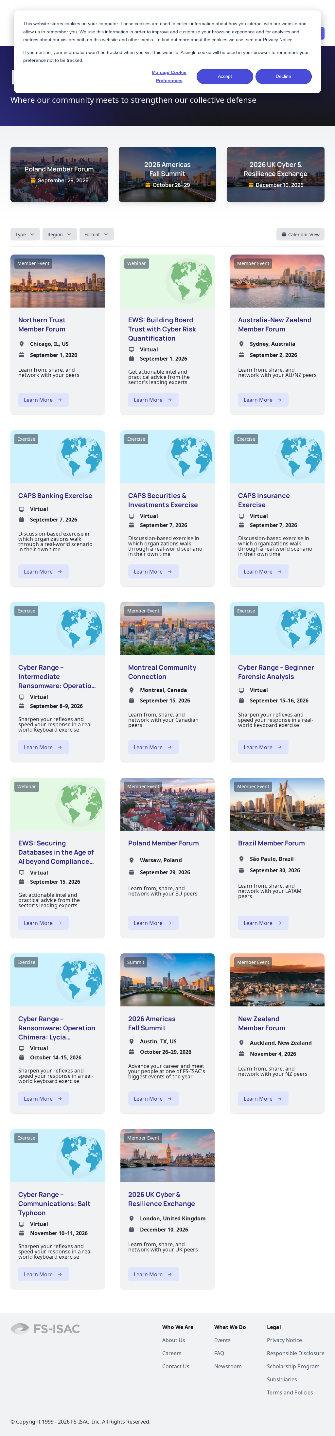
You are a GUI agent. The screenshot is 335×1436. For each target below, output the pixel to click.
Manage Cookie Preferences (169, 76)
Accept (225, 76)
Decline (283, 76)
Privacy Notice (277, 39)
